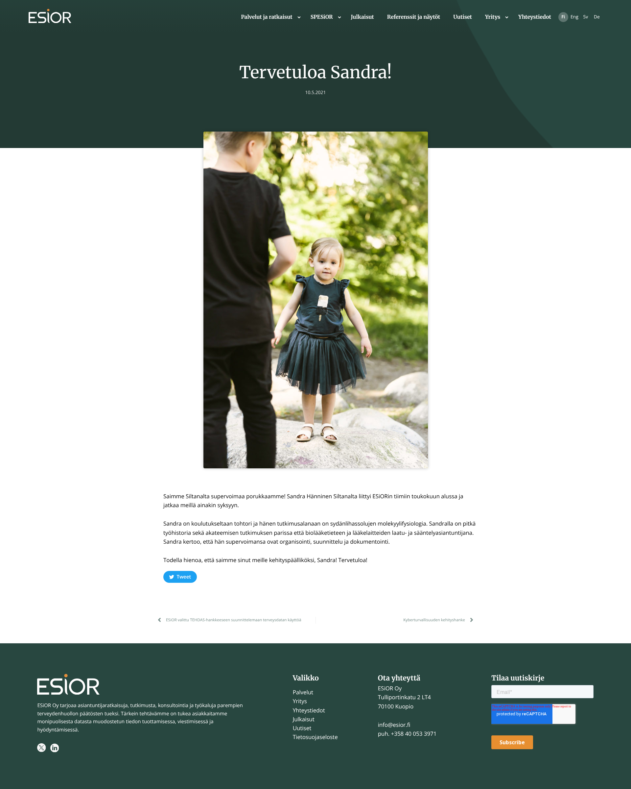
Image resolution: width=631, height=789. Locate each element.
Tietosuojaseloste (315, 737)
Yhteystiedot (534, 17)
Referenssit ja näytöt (413, 17)
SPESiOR (322, 17)
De (597, 17)
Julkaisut (362, 17)
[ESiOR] (50, 17)
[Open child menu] (299, 17)
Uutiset (462, 17)
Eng (574, 17)
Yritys (492, 17)
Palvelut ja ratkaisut (266, 17)
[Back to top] (617, 775)
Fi (563, 17)
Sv (585, 17)
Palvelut (303, 692)
